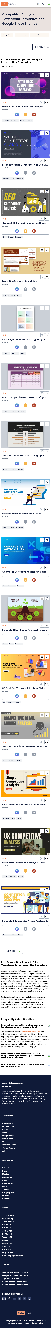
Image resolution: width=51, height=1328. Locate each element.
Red (13, 819)
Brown (5, 644)
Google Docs (8, 1135)
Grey (4, 237)
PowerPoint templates (31, 1031)
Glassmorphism (26, 121)
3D (4, 702)
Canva (5, 1129)
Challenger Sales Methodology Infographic (26, 339)
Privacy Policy (36, 1323)
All (3, 1151)
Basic (5, 411)
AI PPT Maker (8, 1215)
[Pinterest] (24, 1298)
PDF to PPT (7, 1228)
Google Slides (8, 1126)
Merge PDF (7, 1243)
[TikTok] (29, 1298)
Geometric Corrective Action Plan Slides (24, 571)
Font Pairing (7, 1218)
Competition (7, 35)
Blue (12, 179)
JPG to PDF (7, 1231)
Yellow (19, 295)
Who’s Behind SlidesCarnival (15, 1272)
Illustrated (19, 237)
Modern (17, 702)
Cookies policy (23, 1323)
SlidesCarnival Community (14, 1281)
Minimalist (19, 179)
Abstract (6, 121)
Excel (4, 1142)
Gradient (6, 353)
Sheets (5, 1189)
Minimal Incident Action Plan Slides (21, 513)
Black (5, 877)
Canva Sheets (8, 1148)
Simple (22, 353)
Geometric (15, 121)
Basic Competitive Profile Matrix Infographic (26, 397)
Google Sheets (9, 1145)
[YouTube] (14, 1298)
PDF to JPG (7, 1234)
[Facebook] (9, 1298)
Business (6, 1171)
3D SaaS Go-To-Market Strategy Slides (23, 688)
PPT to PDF (7, 1225)
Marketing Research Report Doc (19, 281)
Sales (4, 1180)
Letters (5, 1195)
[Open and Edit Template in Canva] (17, 114)
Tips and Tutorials (10, 1278)
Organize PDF (8, 1252)
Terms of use (28, 1320)
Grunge (11, 237)
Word (4, 1132)
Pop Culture (7, 1183)
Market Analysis (22, 35)
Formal (20, 469)
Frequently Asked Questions (15, 1275)
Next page (12, 951)
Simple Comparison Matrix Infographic (23, 455)
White (14, 935)
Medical (5, 1174)
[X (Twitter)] (19, 1298)
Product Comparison (40, 35)
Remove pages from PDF (13, 1255)
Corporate (12, 411)
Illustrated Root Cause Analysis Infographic (26, 629)
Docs (4, 1186)
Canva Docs (7, 1139)
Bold (4, 295)
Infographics (8, 1192)
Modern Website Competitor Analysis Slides (26, 164)
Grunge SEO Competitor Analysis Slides (24, 222)
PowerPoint (7, 1123)
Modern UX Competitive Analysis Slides (23, 862)
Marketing (7, 1177)
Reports (6, 1198)
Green (11, 644)
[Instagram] (4, 1298)
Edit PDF (5, 1240)
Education (7, 1168)
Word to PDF (7, 1237)
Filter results (39, 47)
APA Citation (8, 1222)
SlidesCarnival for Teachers (15, 1285)
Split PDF (6, 1246)
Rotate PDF (7, 1249)
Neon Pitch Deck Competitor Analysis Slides (26, 106)
